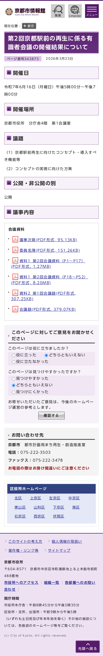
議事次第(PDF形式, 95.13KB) (48, 240)
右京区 (20, 516)
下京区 (58, 507)
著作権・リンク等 (23, 550)
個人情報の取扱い (67, 541)
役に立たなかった (32, 361)
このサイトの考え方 (25, 541)
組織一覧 (51, 582)
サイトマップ (59, 550)
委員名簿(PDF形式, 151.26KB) (50, 250)
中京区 (74, 498)
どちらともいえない (67, 355)
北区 (18, 498)
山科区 (39, 507)
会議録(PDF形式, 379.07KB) (48, 309)
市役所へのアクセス (21, 582)
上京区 (35, 498)
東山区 (20, 507)
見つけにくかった (32, 392)
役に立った (26, 355)
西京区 (39, 516)
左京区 (54, 498)
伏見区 (58, 516)
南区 (76, 507)
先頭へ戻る (87, 648)
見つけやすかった (32, 378)
